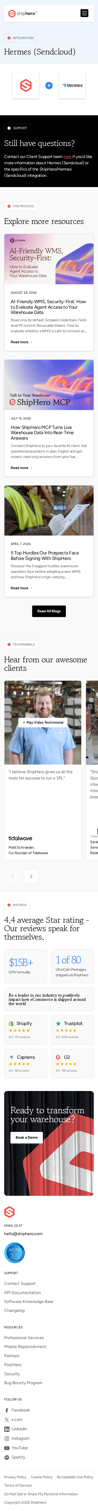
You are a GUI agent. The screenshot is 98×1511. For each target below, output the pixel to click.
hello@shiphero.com (23, 1233)
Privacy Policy (15, 1477)
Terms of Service (18, 1485)
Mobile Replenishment (25, 1346)
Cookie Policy (42, 1477)
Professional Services (24, 1337)
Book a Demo (27, 1137)
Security (12, 1374)
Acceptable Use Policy (75, 1477)
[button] (84, 13)
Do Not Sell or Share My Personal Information (41, 1494)
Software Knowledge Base (29, 1301)
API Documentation (22, 1292)
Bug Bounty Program (23, 1383)
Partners (11, 1356)
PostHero (12, 1364)
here (67, 156)
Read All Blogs (49, 611)
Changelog (14, 1310)
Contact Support (20, 1283)
